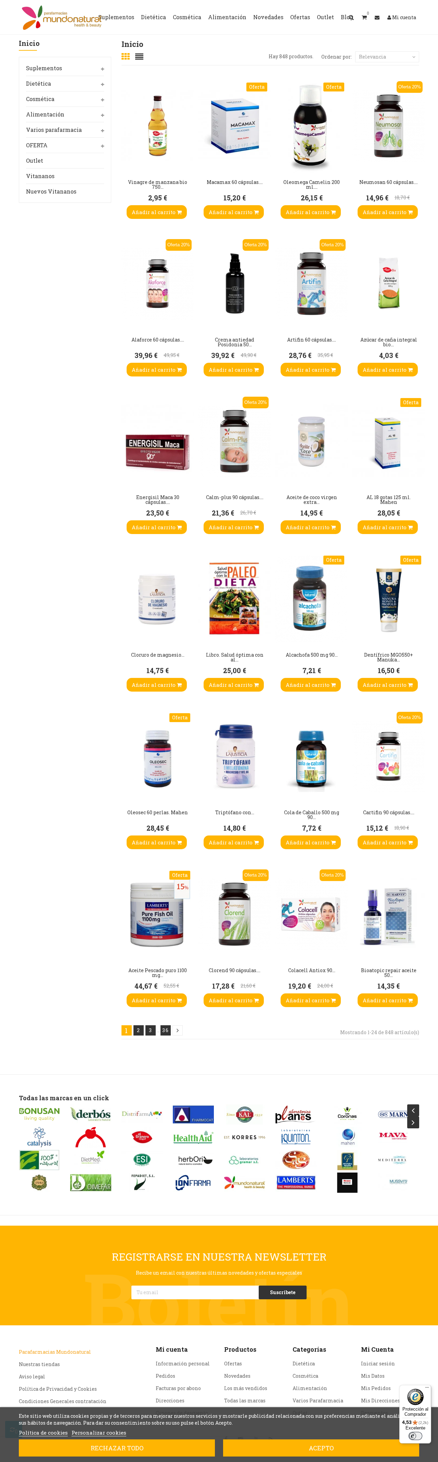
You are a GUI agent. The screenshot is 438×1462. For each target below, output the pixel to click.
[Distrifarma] (90, 1114)
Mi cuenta (172, 1349)
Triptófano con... (234, 812)
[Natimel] (398, 1137)
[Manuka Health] (296, 1160)
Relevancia (372, 56)
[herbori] (142, 1160)
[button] (364, 17)
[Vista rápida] (128, 118)
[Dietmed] (39, 1160)
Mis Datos (373, 1376)
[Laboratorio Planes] (244, 1114)
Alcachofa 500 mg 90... (312, 655)
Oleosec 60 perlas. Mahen (157, 812)
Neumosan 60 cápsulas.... (388, 182)
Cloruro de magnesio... (157, 655)
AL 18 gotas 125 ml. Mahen (388, 499)
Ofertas (233, 1363)
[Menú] (427, 1389)
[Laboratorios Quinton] (244, 1137)
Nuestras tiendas (39, 1364)
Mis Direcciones (380, 1400)
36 (165, 1030)
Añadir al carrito (154, 212)
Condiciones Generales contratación (62, 1401)
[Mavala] (347, 1137)
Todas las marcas (245, 1400)
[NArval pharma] (398, 1114)
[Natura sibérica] (398, 1160)
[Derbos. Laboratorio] (39, 1114)
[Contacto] (377, 17)
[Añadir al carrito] (128, 159)
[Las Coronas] (296, 1114)
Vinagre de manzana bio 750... (157, 184)
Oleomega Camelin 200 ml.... (311, 184)
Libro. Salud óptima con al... (234, 657)
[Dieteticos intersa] (39, 1137)
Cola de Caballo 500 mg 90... (311, 814)
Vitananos (40, 175)
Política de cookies (43, 1432)
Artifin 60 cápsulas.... (311, 339)
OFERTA (37, 145)
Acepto (321, 1448)
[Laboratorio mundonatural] (193, 1183)
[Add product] (128, 139)
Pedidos (165, 1376)
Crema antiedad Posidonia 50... (234, 342)
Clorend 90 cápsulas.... (234, 970)
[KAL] (193, 1114)
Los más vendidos (245, 1388)
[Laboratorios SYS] (244, 1160)
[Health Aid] (142, 1137)
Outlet (34, 160)
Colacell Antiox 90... (311, 970)
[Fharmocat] (142, 1114)
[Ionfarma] (142, 1183)
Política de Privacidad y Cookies (58, 1389)
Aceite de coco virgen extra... (311, 499)
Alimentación (45, 114)
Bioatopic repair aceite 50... (388, 972)
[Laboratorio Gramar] (193, 1160)
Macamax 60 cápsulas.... (235, 182)
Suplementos (44, 68)
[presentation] (413, 1110)
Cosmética (40, 98)
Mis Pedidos (376, 1388)
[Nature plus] (398, 1183)
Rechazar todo (117, 1448)
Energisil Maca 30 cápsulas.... (157, 499)
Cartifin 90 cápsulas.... (388, 812)
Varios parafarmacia (54, 129)
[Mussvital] (347, 1183)
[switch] (415, 1436)
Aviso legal (32, 1376)
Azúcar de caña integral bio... (388, 342)
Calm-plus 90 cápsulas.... (234, 497)
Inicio (29, 44)
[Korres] (193, 1137)
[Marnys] (347, 1114)
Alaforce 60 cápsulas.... (157, 339)
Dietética (38, 83)
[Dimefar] (39, 1183)
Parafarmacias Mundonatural (55, 1352)
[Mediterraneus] (347, 1160)
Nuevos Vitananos (51, 191)
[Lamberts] (244, 1183)
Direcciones (170, 1400)
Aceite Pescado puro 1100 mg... (157, 972)
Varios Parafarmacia (318, 1400)
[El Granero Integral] (90, 1137)
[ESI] (90, 1160)
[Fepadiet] (90, 1183)
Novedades (237, 1376)
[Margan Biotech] (296, 1183)
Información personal (183, 1363)
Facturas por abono (178, 1388)
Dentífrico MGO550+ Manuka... (388, 657)
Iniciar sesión (378, 1363)
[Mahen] (296, 1137)
